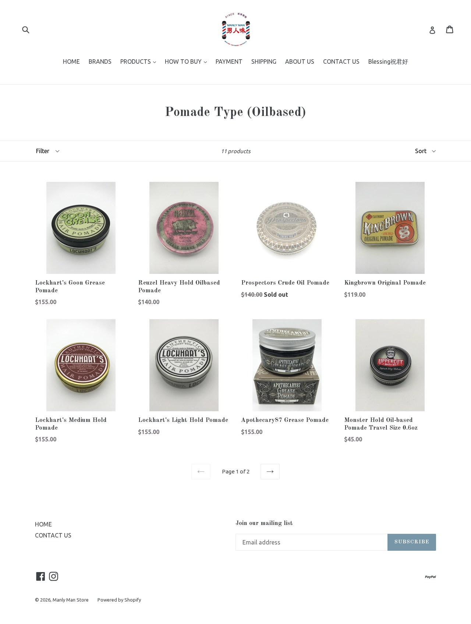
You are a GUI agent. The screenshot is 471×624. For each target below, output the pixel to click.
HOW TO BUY (187, 61)
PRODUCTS (140, 61)
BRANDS (100, 61)
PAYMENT (229, 61)
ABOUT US (299, 61)
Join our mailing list (264, 523)
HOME (71, 61)
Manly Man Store (71, 599)
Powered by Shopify (119, 599)
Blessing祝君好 (388, 61)
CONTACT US (341, 61)
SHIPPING (263, 61)
